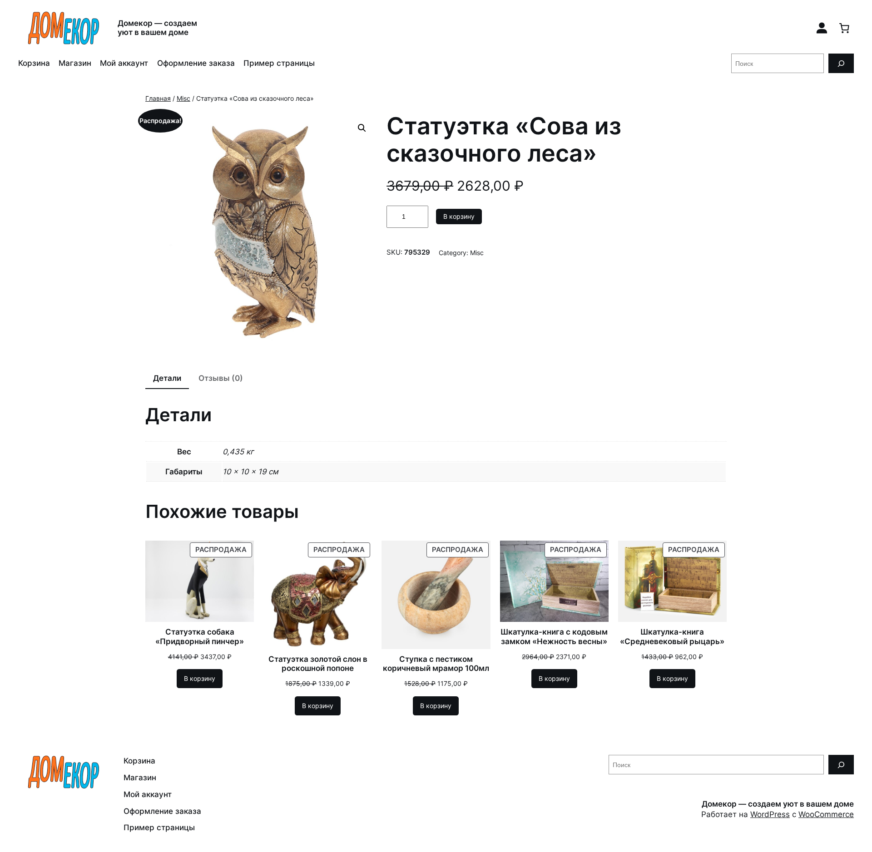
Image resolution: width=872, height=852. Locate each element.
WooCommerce (826, 814)
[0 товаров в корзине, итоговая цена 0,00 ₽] (844, 27)
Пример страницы (279, 63)
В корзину (459, 216)
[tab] (167, 379)
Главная (158, 98)
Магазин (75, 63)
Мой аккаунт (124, 63)
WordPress (770, 814)
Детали (167, 378)
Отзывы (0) (220, 378)
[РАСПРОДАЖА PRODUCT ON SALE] (199, 580)
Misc (183, 98)
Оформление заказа (196, 63)
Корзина (34, 63)
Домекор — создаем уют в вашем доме (157, 27)
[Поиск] (841, 63)
